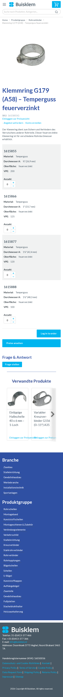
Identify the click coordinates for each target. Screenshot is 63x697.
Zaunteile (8, 591)
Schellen (8, 570)
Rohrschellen (10, 509)
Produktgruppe (18, 20)
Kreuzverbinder (11, 545)
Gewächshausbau (12, 477)
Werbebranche (11, 482)
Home (5, 20)
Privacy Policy (9, 667)
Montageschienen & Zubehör (18, 524)
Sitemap (19, 676)
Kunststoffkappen (13, 580)
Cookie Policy (45, 667)
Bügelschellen (11, 565)
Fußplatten (9, 601)
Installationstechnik (14, 487)
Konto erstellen (33, 122)
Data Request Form (12, 672)
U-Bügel (8, 575)
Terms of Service (27, 667)
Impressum (7, 676)
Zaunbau (8, 467)
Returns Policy (49, 672)
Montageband (11, 514)
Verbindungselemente (15, 529)
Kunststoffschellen (13, 519)
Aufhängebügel (11, 586)
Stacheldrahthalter (13, 606)
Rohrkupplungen (12, 560)
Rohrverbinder (35, 20)
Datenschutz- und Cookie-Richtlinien (21, 663)
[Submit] (56, 11)
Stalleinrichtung (12, 472)
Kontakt (46, 663)
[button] (13, 182)
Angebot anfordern (13, 122)
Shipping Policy (32, 672)
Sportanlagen (10, 492)
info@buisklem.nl (18, 641)
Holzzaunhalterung (13, 611)
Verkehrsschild (11, 534)
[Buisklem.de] (22, 4)
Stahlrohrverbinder (13, 550)
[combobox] (31, 11)
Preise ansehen (14, 343)
